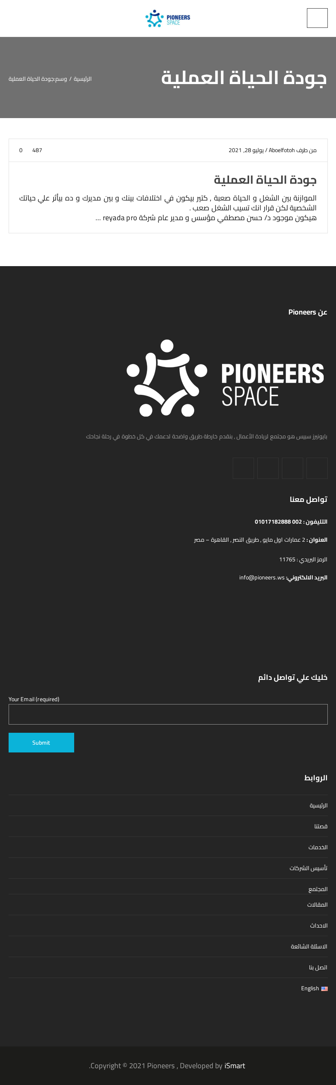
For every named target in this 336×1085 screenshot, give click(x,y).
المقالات (317, 904)
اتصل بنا (318, 967)
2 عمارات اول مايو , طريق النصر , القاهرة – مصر (250, 539)
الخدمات (318, 847)
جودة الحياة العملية (265, 179)
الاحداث (319, 925)
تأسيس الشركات (308, 868)
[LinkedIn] (292, 468)
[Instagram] (268, 468)
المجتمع (318, 889)
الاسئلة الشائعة (309, 946)
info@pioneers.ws (262, 577)
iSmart (235, 1065)
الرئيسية (319, 805)
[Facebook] (317, 468)
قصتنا (321, 826)
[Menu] (317, 18)
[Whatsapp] (243, 468)
